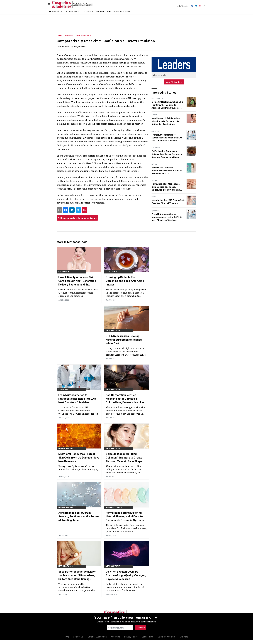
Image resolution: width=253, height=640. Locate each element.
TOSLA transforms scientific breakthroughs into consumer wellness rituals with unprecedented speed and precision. (78, 410)
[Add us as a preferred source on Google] (84, 210)
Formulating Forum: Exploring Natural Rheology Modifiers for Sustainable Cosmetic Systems (125, 516)
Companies (156, 148)
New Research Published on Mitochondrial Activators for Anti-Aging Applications (166, 121)
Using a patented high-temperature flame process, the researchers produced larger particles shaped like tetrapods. (126, 351)
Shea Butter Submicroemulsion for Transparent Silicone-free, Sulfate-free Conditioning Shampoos (77, 575)
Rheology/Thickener (115, 507)
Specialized (63, 272)
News (154, 197)
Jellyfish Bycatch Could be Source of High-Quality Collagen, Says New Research (126, 575)
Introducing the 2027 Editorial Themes (168, 201)
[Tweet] (78, 210)
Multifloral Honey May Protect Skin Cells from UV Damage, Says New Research (78, 457)
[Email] (59, 210)
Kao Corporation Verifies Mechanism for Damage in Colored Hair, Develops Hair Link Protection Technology (125, 398)
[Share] (65, 210)
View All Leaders (174, 82)
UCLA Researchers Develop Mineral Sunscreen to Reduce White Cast (124, 339)
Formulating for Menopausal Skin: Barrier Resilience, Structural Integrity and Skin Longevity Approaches (166, 187)
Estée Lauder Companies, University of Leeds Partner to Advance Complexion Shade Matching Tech (167, 154)
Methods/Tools (83, 36)
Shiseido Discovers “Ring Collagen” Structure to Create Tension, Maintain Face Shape (124, 457)
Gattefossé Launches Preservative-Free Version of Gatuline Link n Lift (167, 170)
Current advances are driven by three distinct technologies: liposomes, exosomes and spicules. (78, 292)
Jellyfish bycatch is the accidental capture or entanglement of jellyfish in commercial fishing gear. (125, 587)
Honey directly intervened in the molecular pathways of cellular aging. (78, 468)
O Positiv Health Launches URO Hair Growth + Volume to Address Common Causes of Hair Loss (167, 105)
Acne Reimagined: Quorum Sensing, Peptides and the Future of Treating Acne (78, 516)
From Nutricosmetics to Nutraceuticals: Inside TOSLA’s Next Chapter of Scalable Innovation (167, 138)
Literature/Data (113, 272)
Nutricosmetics (157, 98)
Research (69, 36)
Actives (154, 115)
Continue (141, 627)
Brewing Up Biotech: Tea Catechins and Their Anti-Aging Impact (125, 281)
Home (59, 36)
